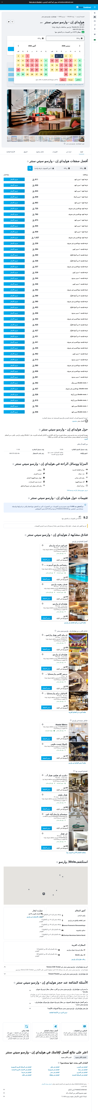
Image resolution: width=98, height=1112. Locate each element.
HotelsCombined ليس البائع (77, 1089)
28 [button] (75, 74)
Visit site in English (35, 2)
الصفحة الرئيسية (80, 16)
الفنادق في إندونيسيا (53, 1070)
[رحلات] (94, 34)
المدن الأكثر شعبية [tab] (66, 1057)
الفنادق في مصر (54, 1072)
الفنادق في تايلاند (26, 1075)
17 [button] (61, 65)
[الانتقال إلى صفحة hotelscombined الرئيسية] (83, 7)
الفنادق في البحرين (82, 1072)
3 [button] (61, 56)
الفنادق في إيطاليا (54, 1075)
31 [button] (18, 74)
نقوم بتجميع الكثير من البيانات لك (76, 1093)
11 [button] (57, 60)
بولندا (73, 16)
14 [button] (75, 65)
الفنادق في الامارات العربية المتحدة (21, 1070)
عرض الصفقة (46, 559)
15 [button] (70, 65)
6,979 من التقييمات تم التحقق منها (66, 32)
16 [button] (66, 65)
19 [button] (52, 65)
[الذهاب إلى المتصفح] (94, 29)
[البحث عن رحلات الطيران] (94, 13)
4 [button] (56, 56)
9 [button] (22, 60)
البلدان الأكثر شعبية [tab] (80, 1057)
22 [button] (70, 70)
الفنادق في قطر (54, 1067)
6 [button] (79, 60)
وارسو (63, 16)
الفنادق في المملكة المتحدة (79, 1075)
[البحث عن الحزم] (94, 25)
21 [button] (75, 70)
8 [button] (70, 60)
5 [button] (52, 56)
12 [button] (52, 60)
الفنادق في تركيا (82, 1070)
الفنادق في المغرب (82, 1067)
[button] (2, 2)
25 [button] (57, 70)
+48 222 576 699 (78, 29)
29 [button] (70, 74)
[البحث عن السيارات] (94, 21)
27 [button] (80, 74)
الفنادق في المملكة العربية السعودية (21, 1067)
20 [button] (80, 70)
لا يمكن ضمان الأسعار (47, 1084)
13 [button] (80, 65)
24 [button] (61, 70)
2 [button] (22, 56)
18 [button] (57, 65)
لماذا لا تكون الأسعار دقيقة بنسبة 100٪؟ (74, 1096)
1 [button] (70, 56)
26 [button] (52, 70)
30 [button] (66, 74)
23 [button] (66, 70)
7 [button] (75, 60)
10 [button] (61, 60)
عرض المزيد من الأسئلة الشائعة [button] (58, 1012)
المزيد (86, 439)
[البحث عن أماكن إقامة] (94, 17)
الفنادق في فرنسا (26, 1072)
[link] (75, 623)
